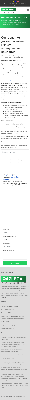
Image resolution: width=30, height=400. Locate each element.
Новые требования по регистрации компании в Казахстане (14, 338)
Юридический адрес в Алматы (9, 306)
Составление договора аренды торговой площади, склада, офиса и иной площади (12, 317)
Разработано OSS (20, 396)
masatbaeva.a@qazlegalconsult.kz (15, 5)
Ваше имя (6, 229)
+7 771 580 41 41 (10, 3)
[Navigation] (28, 10)
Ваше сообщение (8, 250)
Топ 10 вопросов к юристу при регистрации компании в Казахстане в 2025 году (13, 363)
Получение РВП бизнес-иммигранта (11, 313)
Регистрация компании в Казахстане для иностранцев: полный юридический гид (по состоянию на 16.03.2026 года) (13, 344)
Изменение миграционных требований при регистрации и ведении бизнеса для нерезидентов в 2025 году (13, 356)
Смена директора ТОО (7, 328)
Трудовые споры (5, 321)
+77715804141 (15, 178)
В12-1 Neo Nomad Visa (7, 309)
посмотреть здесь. (11, 80)
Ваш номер (7, 243)
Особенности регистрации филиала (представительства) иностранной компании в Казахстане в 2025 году (14, 369)
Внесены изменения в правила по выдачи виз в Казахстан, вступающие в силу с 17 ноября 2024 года (14, 385)
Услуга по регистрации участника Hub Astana (14, 325)
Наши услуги (16, 56)
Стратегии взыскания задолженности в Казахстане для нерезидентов (12, 350)
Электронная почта (9, 236)
